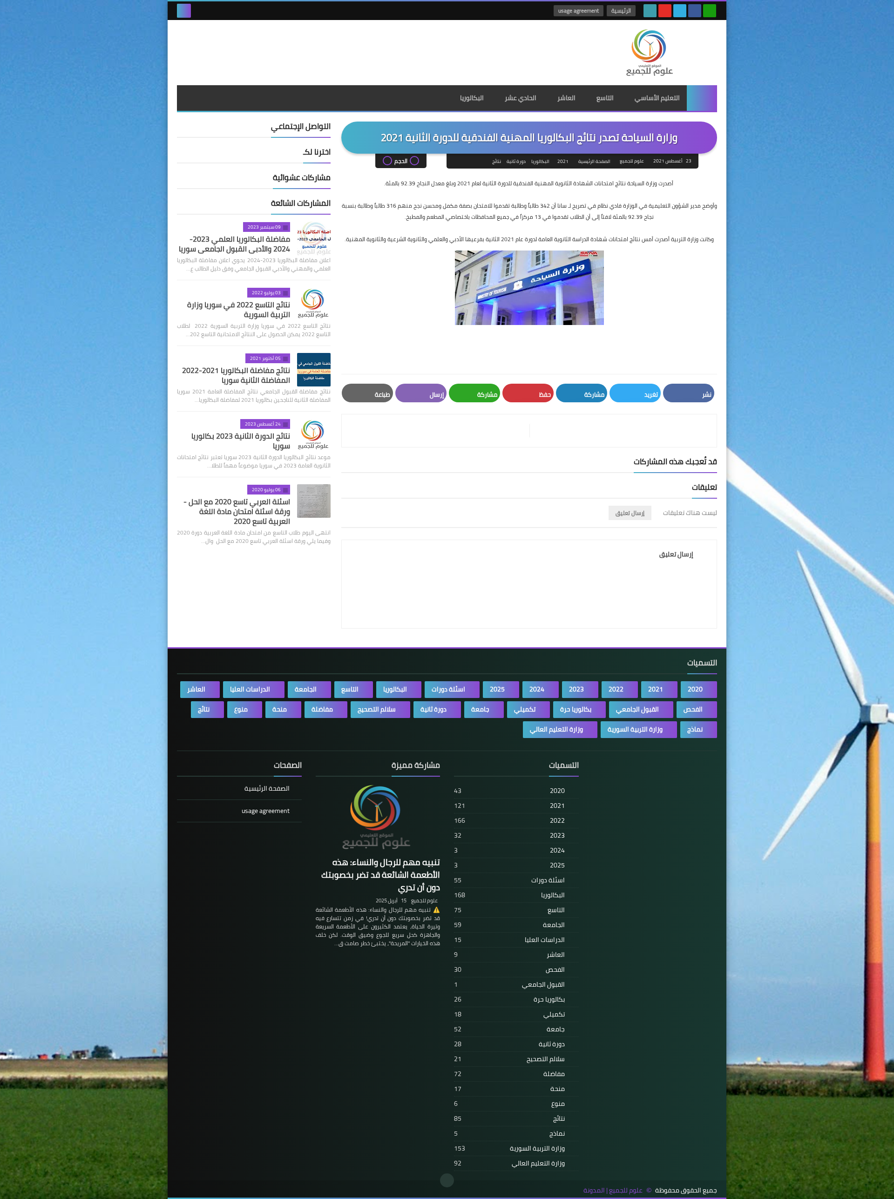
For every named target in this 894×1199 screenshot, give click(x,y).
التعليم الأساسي (657, 98)
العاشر (566, 98)
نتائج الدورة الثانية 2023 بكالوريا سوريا (240, 441)
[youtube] (664, 10)
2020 (695, 689)
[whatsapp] (709, 10)
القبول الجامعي (637, 709)
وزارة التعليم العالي (556, 729)
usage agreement (578, 10)
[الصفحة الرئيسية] (702, 98)
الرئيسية (621, 10)
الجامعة (306, 689)
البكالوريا (472, 98)
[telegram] (679, 10)
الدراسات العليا (250, 689)
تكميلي (524, 709)
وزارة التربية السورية (635, 729)
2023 (576, 689)
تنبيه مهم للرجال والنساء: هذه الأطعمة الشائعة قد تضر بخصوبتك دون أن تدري (380, 874)
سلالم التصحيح (377, 709)
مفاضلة (322, 709)
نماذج (695, 729)
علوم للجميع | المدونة (613, 1190)
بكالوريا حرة (575, 709)
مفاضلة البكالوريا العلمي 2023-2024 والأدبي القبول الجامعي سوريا (234, 244)
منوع (241, 709)
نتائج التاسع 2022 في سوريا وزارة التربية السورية (238, 309)
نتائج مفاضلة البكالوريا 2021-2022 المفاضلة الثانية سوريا (236, 375)
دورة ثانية (516, 161)
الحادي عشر (520, 98)
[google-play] (650, 10)
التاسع (605, 98)
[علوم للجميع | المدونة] (649, 52)
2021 (563, 161)
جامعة (480, 709)
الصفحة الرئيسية (594, 161)
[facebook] (694, 10)
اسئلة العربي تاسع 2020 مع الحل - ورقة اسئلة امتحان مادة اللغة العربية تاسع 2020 (236, 511)
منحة (279, 709)
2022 (616, 689)
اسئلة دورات (448, 689)
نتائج (496, 161)
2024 (536, 689)
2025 (497, 689)
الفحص (693, 709)
